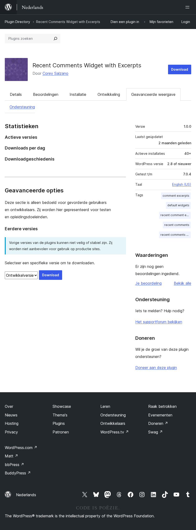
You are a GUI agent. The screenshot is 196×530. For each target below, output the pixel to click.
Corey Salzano (55, 73)
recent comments (176, 225)
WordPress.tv (114, 432)
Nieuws (11, 415)
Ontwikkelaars (112, 423)
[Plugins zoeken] (55, 38)
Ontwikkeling (109, 94)
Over (9, 406)
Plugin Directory (17, 22)
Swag (155, 432)
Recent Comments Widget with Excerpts (87, 65)
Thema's (60, 415)
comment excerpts (176, 195)
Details (16, 94)
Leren (105, 406)
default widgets (178, 205)
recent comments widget (175, 234)
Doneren (158, 423)
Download (179, 69)
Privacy (11, 432)
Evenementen (160, 415)
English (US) (181, 184)
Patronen (61, 432)
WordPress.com (21, 447)
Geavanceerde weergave (153, 94)
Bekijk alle (182, 283)
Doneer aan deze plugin (156, 367)
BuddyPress (18, 473)
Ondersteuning (22, 106)
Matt (11, 456)
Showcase (62, 406)
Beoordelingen (45, 94)
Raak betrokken (162, 406)
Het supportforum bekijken (158, 321)
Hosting (11, 423)
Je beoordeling (148, 283)
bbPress (14, 464)
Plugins (59, 423)
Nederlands (26, 494)
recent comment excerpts (175, 215)
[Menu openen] (188, 7)
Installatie (78, 94)
